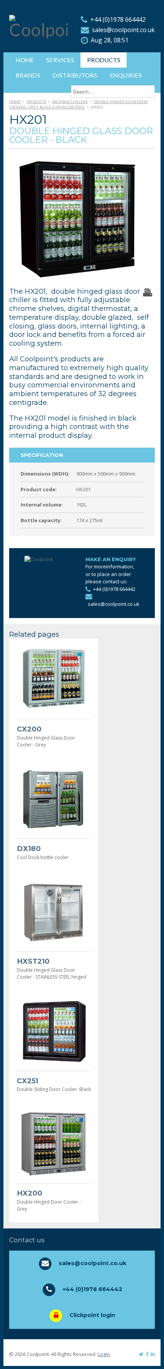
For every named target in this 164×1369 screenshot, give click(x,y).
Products (104, 59)
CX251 (27, 1080)
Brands (28, 75)
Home (25, 59)
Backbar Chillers (70, 101)
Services (60, 59)
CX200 (29, 729)
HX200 (29, 1193)
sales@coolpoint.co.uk (123, 30)
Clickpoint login (92, 1315)
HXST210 (33, 961)
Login (104, 1354)
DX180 (29, 848)
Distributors (75, 75)
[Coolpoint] (38, 29)
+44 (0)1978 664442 (118, 19)
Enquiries (126, 75)
